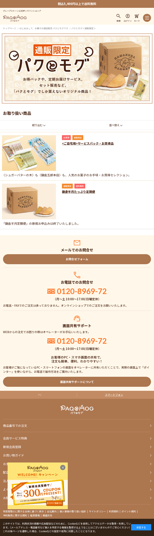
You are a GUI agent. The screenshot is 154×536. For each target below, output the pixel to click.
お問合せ (9, 498)
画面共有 (47, 515)
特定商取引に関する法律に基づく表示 (23, 511)
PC (40, 395)
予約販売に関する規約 (15, 515)
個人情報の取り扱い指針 (73, 511)
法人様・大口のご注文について (24, 481)
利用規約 (114, 511)
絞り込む (37, 125)
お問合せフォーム (77, 259)
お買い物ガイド (13, 455)
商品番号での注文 (15, 425)
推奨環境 (35, 515)
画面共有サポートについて (77, 382)
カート (137, 20)
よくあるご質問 (13, 489)
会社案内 (52, 511)
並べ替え (114, 125)
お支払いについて (15, 464)
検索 (119, 20)
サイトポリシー (97, 511)
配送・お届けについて (18, 472)
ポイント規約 (129, 511)
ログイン (128, 20)
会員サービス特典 (15, 438)
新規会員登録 (12, 447)
